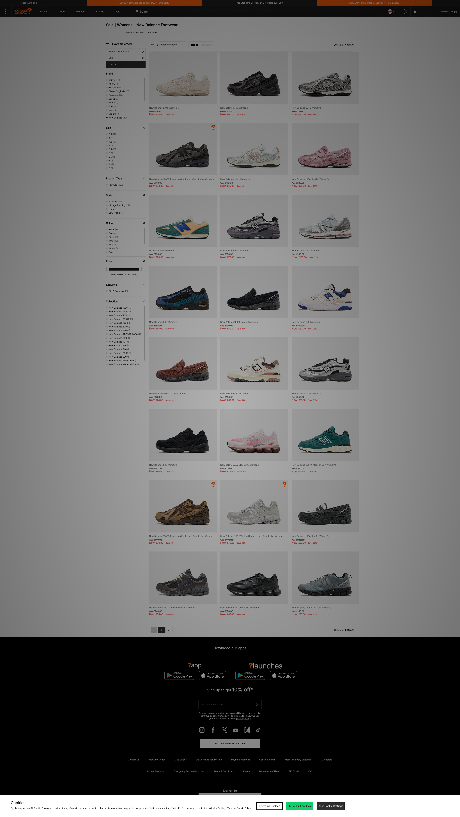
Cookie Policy (244, 808)
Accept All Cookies (300, 806)
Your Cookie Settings (330, 805)
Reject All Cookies (269, 805)
